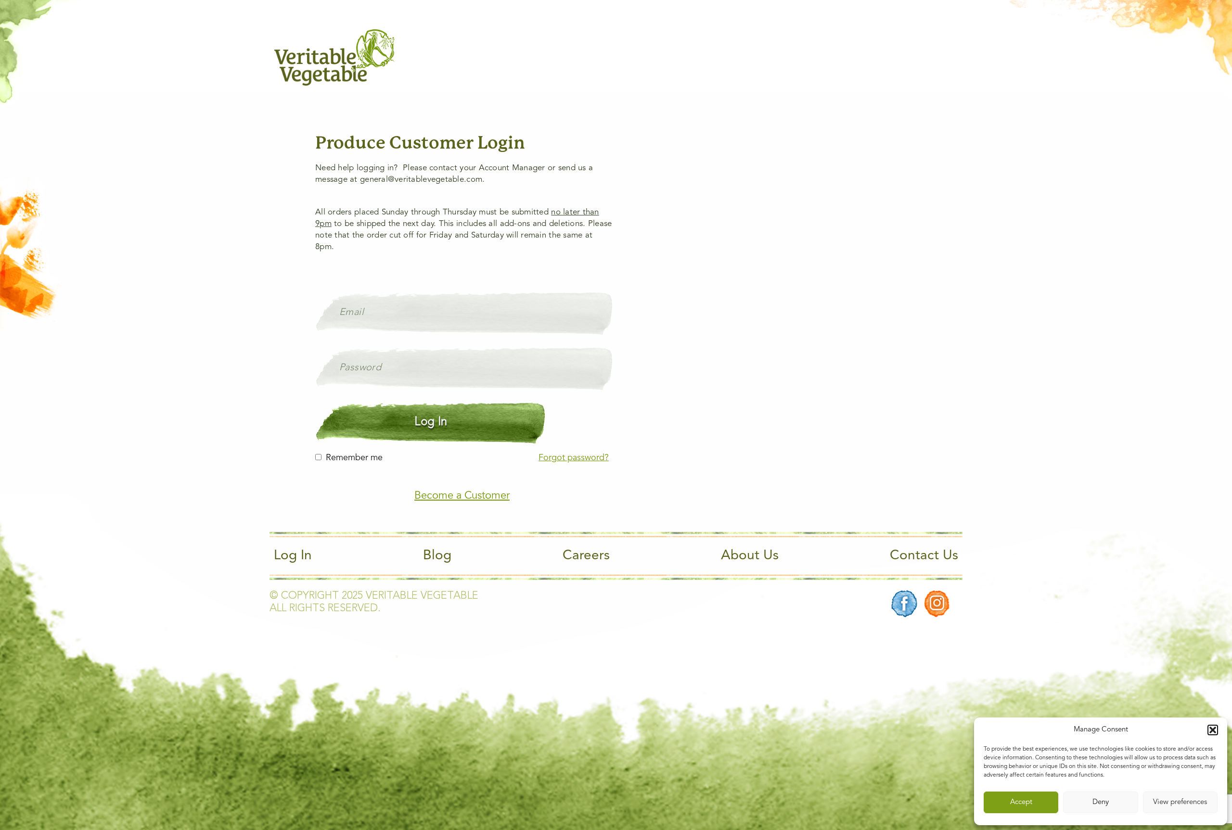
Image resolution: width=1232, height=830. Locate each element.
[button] (1213, 730)
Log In (293, 556)
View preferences (1180, 802)
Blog (437, 556)
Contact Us (924, 556)
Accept (1021, 802)
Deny (1100, 802)
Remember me (354, 457)
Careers (586, 556)
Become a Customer (462, 495)
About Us (750, 556)
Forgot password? (574, 457)
